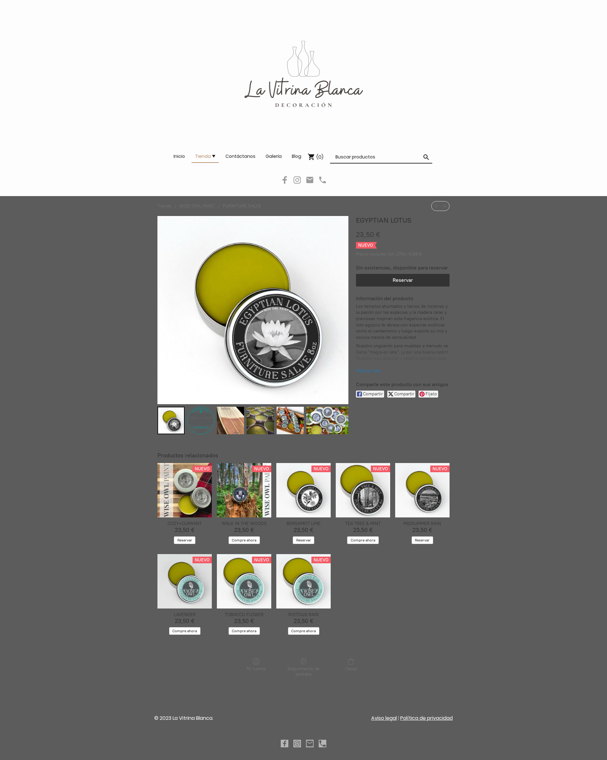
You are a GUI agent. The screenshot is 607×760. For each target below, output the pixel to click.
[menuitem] (436, 206)
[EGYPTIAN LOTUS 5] (327, 420)
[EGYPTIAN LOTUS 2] (230, 420)
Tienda (164, 206)
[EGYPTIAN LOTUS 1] (200, 420)
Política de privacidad (426, 718)
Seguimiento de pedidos (303, 671)
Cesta (351, 668)
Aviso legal (384, 718)
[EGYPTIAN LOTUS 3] (260, 420)
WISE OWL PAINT (197, 206)
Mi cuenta (256, 668)
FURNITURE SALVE (242, 206)
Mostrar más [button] (368, 371)
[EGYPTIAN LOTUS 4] (290, 420)
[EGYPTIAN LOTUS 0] (171, 420)
